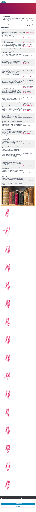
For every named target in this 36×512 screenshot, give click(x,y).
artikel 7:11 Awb (4, 31)
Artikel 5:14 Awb (7, 328)
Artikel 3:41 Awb (7, 264)
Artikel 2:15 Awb (7, 227)
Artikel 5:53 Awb (7, 375)
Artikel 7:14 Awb (7, 418)
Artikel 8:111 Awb (7, 464)
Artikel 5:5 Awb (7, 318)
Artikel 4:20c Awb (7, 298)
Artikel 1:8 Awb (7, 215)
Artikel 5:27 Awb (7, 341)
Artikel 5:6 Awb (7, 319)
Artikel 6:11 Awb (7, 389)
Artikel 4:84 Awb (7, 305)
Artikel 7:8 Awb (7, 412)
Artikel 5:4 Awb (7, 317)
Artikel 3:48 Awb (7, 271)
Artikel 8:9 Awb (7, 429)
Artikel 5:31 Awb (7, 345)
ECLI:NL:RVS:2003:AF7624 (28, 92)
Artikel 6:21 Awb (7, 398)
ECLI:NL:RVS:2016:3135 (30, 51)
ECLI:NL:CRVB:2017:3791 (27, 105)
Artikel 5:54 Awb (7, 376)
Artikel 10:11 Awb (7, 480)
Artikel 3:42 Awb (7, 265)
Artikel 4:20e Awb (7, 300)
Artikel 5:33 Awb (7, 354)
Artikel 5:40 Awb (7, 361)
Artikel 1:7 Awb (7, 214)
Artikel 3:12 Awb (7, 244)
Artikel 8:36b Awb (7, 435)
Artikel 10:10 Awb (7, 479)
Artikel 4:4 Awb (7, 280)
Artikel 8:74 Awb (7, 452)
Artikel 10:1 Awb (7, 469)
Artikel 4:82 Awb (7, 303)
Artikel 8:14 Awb (7, 431)
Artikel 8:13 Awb (7, 430)
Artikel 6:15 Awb (7, 393)
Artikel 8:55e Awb (7, 446)
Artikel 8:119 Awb (7, 467)
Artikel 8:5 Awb (7, 427)
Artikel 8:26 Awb (7, 433)
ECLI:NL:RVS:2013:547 (27, 76)
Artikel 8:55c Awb (7, 444)
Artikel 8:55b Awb (7, 443)
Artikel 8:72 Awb (7, 451)
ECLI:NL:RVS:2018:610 (27, 68)
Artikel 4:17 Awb (7, 291)
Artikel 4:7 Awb (7, 283)
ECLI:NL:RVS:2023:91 (27, 154)
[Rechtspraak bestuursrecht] (3, 1)
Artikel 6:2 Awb (7, 379)
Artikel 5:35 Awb (7, 356)
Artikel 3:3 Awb (7, 233)
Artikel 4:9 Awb (7, 285)
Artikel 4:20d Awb (7, 299)
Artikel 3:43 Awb (7, 266)
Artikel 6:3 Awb (7, 380)
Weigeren (18, 506)
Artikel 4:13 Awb (7, 288)
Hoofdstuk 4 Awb (5, 274)
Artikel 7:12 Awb (7, 416)
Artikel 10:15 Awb (7, 484)
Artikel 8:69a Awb (7, 450)
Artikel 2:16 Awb (7, 228)
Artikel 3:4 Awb (7, 234)
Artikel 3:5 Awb (7, 235)
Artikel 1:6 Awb (7, 213)
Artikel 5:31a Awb (7, 346)
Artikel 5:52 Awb (7, 374)
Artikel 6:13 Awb (7, 391)
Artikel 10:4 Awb (7, 472)
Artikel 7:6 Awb (7, 410)
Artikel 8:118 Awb (7, 466)
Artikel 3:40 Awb (7, 263)
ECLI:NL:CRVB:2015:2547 (27, 46)
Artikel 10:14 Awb (7, 483)
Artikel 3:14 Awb (7, 246)
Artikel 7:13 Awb (7, 417)
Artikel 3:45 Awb (7, 268)
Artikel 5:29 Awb (7, 343)
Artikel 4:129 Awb (7, 309)
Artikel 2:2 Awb (7, 219)
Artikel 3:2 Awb (7, 232)
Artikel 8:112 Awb (7, 465)
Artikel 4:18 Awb (7, 292)
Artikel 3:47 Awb (7, 270)
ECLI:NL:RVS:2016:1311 (27, 118)
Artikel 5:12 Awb (7, 326)
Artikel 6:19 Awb (7, 396)
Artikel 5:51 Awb (7, 373)
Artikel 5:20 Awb (7, 336)
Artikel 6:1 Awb (7, 378)
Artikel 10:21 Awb (7, 490)
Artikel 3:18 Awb (7, 250)
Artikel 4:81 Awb (7, 302)
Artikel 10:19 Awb (7, 488)
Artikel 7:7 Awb (7, 411)
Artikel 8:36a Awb (7, 434)
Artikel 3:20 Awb (7, 252)
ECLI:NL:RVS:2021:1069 (27, 138)
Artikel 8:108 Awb (7, 462)
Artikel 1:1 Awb (7, 208)
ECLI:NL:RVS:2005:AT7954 (28, 37)
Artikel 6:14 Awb (7, 392)
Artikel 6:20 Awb (7, 397)
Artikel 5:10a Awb (7, 324)
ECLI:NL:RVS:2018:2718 (30, 32)
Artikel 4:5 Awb (7, 281)
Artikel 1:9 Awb (7, 216)
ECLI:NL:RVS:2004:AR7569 (28, 42)
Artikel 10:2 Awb (7, 470)
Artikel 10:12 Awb (7, 481)
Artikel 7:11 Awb (7, 415)
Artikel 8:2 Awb (7, 424)
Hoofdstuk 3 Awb (5, 230)
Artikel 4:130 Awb (7, 310)
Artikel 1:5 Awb (7, 212)
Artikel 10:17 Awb (7, 486)
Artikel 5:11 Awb (7, 325)
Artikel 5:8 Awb (7, 321)
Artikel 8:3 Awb (7, 425)
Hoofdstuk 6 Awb (5, 377)
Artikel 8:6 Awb (7, 428)
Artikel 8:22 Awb (7, 432)
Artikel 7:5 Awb (7, 409)
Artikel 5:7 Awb (7, 320)
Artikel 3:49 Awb (7, 272)
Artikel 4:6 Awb (7, 282)
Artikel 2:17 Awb (7, 229)
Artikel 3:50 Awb (7, 273)
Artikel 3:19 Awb (7, 251)
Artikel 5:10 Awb (7, 323)
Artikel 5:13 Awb (7, 327)
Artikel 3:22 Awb (7, 254)
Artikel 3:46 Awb (7, 269)
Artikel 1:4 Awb (7, 211)
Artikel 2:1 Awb (7, 218)
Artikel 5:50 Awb (7, 372)
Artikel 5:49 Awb (7, 371)
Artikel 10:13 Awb (7, 482)
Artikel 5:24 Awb (7, 339)
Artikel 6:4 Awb (7, 381)
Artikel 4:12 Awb (7, 287)
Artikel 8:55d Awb (7, 445)
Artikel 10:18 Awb (7, 487)
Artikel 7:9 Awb (7, 413)
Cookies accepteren (18, 503)
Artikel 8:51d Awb (7, 442)
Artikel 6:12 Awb (7, 390)
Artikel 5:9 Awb (7, 322)
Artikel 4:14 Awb (7, 289)
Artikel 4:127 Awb (7, 307)
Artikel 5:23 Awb (7, 338)
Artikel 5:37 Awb (7, 357)
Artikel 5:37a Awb (7, 358)
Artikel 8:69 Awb (7, 449)
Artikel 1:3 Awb (7, 210)
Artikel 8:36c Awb (7, 436)
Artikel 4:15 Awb (7, 290)
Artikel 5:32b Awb (7, 353)
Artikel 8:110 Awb (7, 463)
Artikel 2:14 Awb (7, 226)
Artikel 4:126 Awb (7, 306)
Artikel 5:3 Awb (7, 316)
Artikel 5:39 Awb (7, 360)
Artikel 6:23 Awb (7, 400)
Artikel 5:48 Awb (7, 370)
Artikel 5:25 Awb (7, 340)
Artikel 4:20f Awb (7, 301)
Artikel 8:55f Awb (7, 447)
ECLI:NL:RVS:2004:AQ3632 (28, 87)
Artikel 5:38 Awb (7, 359)
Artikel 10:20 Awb (7, 489)
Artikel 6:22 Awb (7, 399)
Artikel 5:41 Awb (7, 362)
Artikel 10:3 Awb (7, 471)
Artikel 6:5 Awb (7, 382)
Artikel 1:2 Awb (7, 209)
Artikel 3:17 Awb (7, 249)
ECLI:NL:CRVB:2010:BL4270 (28, 133)
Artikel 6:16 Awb (7, 394)
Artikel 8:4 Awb (7, 426)
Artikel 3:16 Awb (7, 248)
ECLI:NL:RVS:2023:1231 (27, 165)
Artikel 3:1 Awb (7, 231)
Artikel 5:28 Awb (7, 342)
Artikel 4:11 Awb (7, 286)
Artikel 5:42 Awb (7, 363)
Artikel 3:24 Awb (7, 256)
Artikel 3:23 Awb (7, 255)
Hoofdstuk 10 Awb (5, 468)
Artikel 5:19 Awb (7, 335)
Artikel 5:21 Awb (7, 337)
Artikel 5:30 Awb (7, 344)
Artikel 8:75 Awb (7, 453)
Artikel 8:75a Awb (7, 454)
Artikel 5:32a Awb (7, 352)
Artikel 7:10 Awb (7, 414)
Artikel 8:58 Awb (7, 448)
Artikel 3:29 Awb (7, 262)
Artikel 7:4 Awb (7, 408)
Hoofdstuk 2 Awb (5, 217)
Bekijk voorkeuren (18, 508)
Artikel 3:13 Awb (7, 245)
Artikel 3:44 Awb (7, 267)
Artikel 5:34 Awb (7, 355)
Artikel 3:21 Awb (7, 253)
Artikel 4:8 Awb (7, 284)
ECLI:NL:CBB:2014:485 (27, 63)
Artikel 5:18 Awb (7, 334)
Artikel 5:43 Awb (7, 364)
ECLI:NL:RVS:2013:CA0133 (28, 56)
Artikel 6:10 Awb (7, 388)
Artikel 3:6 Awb (7, 236)
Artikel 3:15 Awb (7, 247)
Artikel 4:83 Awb (7, 304)
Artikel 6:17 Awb (7, 395)
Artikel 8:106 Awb (7, 461)
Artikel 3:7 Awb (7, 237)
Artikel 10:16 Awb (7, 485)
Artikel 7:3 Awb (7, 407)
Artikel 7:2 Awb (7, 406)
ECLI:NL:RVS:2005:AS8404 (28, 110)
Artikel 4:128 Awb (7, 308)
